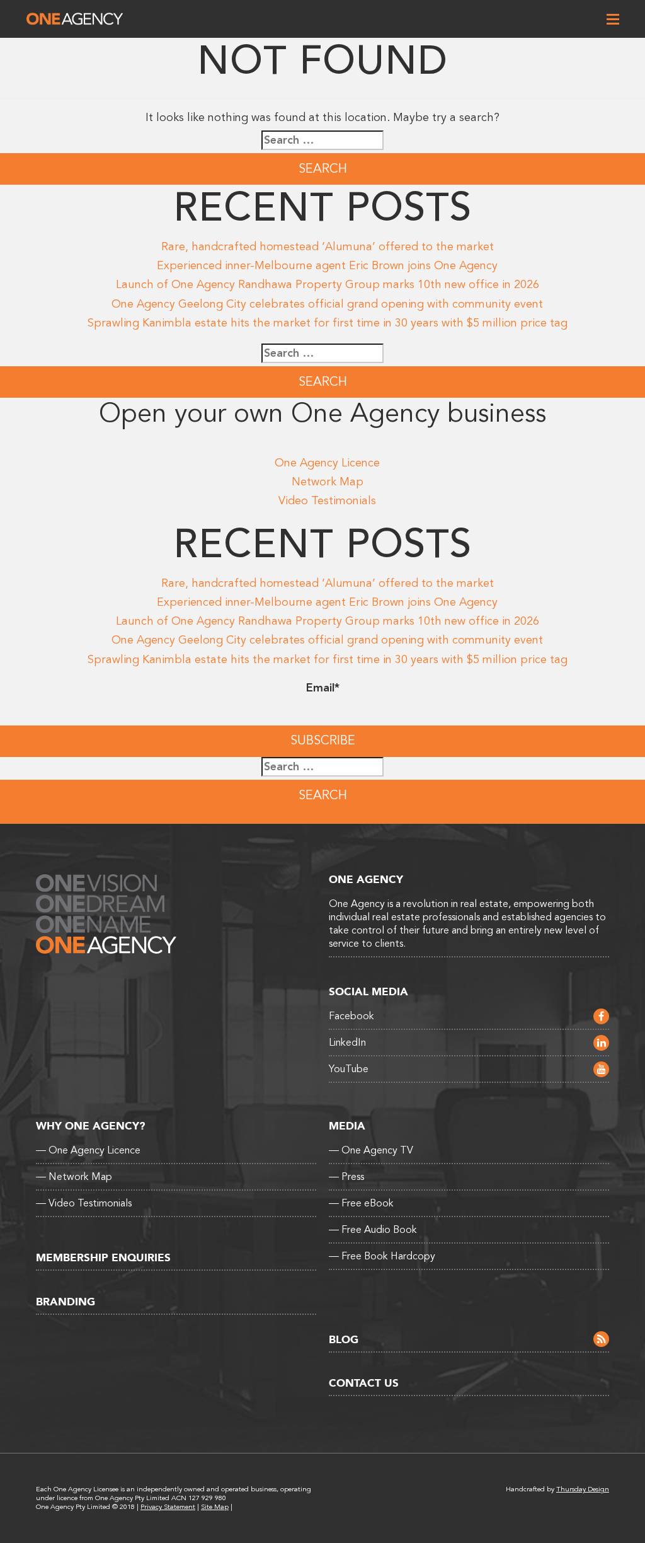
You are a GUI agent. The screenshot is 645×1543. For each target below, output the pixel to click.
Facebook (351, 1016)
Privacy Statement (167, 1507)
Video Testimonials (327, 500)
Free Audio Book (373, 1229)
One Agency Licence (327, 463)
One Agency (74, 19)
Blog (343, 1339)
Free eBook (361, 1203)
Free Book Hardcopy (382, 1256)
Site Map (215, 1507)
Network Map (327, 481)
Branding (65, 1302)
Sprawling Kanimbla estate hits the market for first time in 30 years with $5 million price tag (328, 323)
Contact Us (364, 1383)
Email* (323, 688)
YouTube (348, 1069)
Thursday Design (582, 1489)
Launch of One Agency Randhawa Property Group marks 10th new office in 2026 (327, 284)
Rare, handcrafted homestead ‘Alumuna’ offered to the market (327, 246)
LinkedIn (347, 1042)
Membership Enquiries (103, 1257)
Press (346, 1176)
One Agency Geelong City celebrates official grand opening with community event (327, 304)
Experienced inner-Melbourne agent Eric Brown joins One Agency (327, 265)
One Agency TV (371, 1150)
